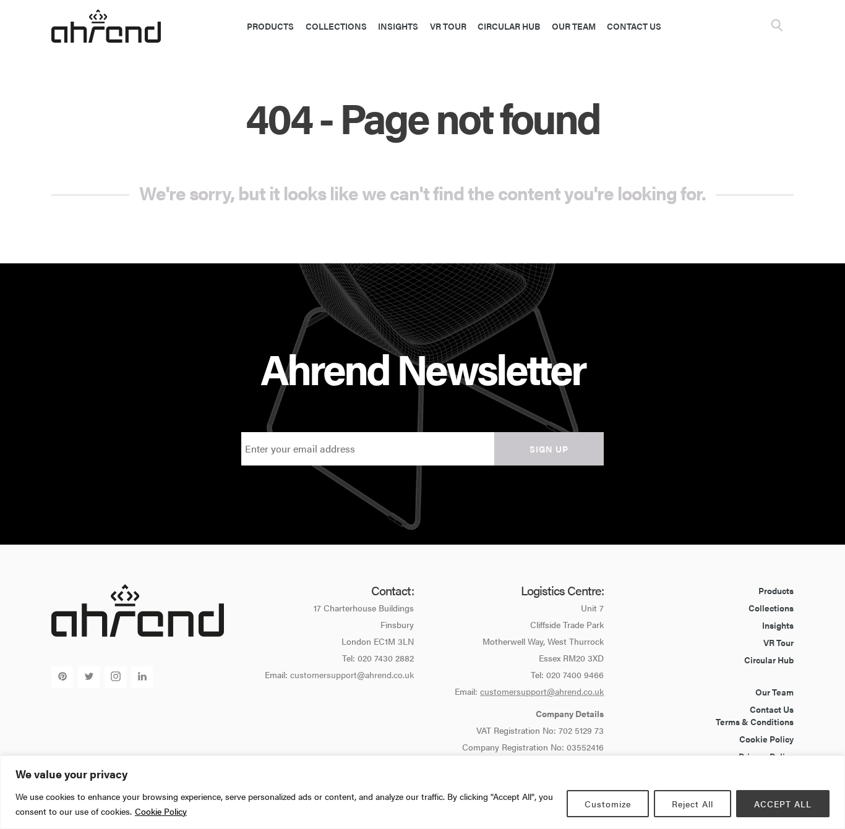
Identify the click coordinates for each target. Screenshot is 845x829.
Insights (398, 26)
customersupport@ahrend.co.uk (352, 674)
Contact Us (634, 26)
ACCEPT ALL (783, 803)
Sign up (549, 449)
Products (270, 26)
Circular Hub (509, 26)
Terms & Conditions (755, 721)
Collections (336, 26)
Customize (608, 803)
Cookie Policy (161, 811)
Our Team (574, 26)
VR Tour (448, 26)
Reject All (692, 803)
